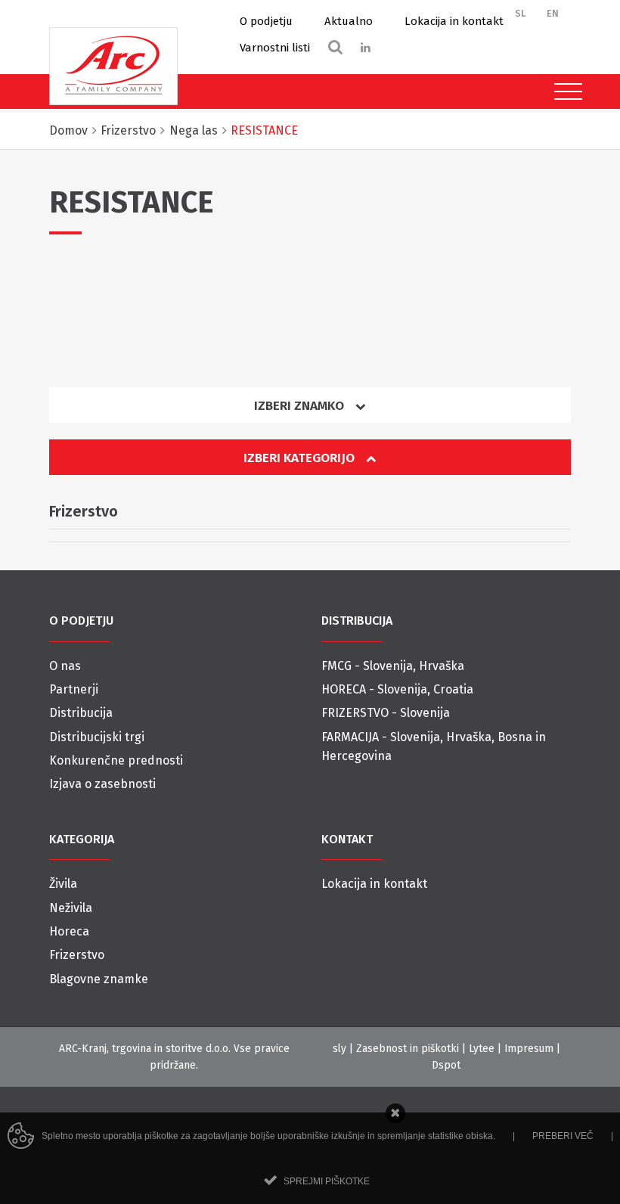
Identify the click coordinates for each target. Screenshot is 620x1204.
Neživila (70, 908)
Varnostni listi (275, 47)
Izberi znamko (300, 406)
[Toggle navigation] (564, 91)
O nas (65, 666)
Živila (63, 884)
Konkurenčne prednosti (116, 760)
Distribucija (81, 713)
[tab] (310, 411)
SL (520, 13)
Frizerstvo (76, 955)
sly (339, 1048)
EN (553, 13)
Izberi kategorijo (300, 458)
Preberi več (563, 1136)
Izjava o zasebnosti (102, 784)
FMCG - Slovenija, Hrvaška (392, 666)
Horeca (69, 931)
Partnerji (73, 689)
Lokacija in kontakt (454, 21)
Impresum (528, 1048)
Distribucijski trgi (96, 737)
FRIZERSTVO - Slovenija (385, 713)
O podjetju (266, 21)
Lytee (481, 1048)
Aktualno (348, 21)
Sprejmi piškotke (327, 1181)
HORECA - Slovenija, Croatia (397, 689)
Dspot (446, 1065)
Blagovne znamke (98, 979)
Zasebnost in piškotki (407, 1048)
